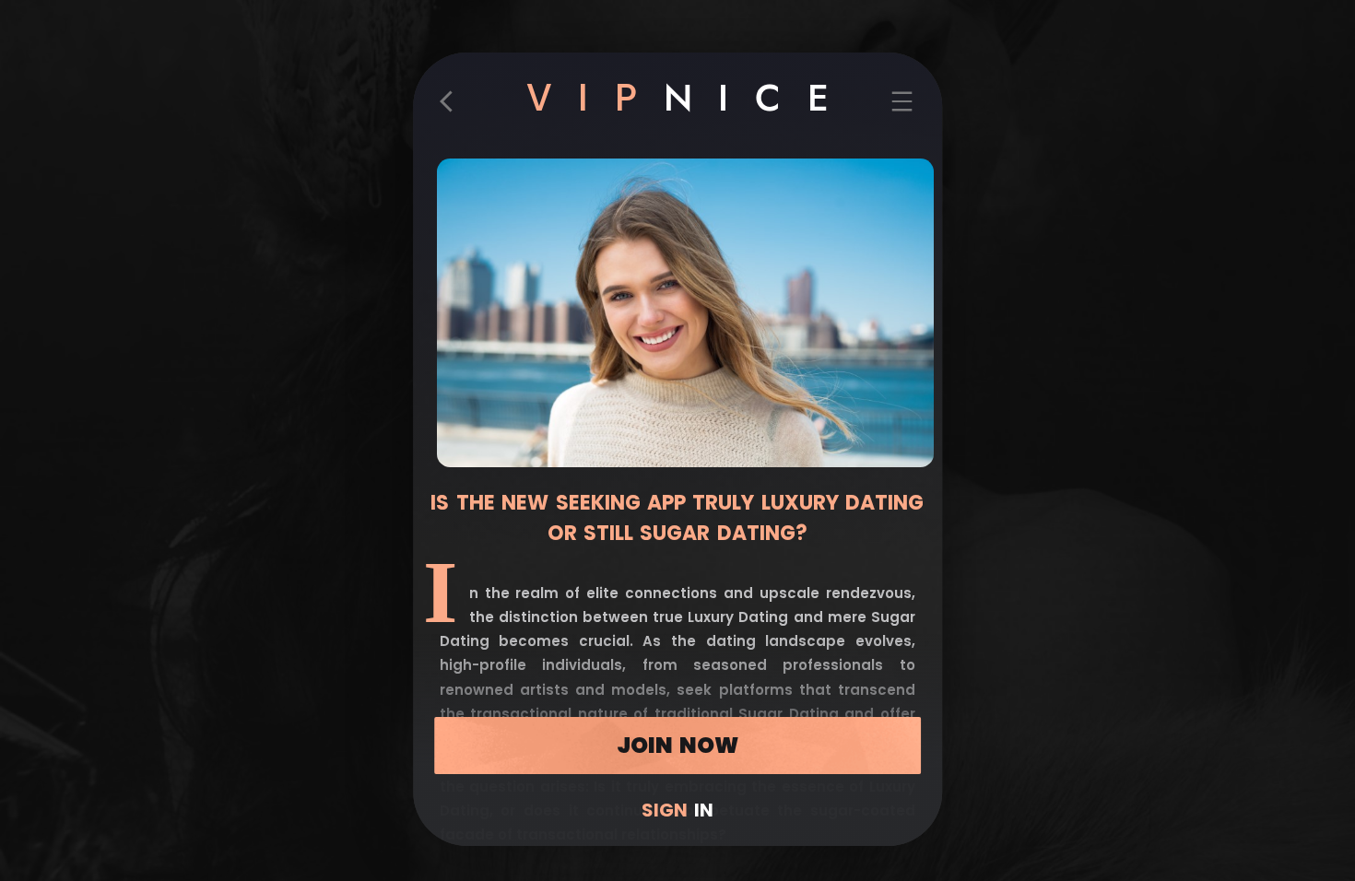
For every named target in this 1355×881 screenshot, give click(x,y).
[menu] (902, 108)
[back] (453, 108)
